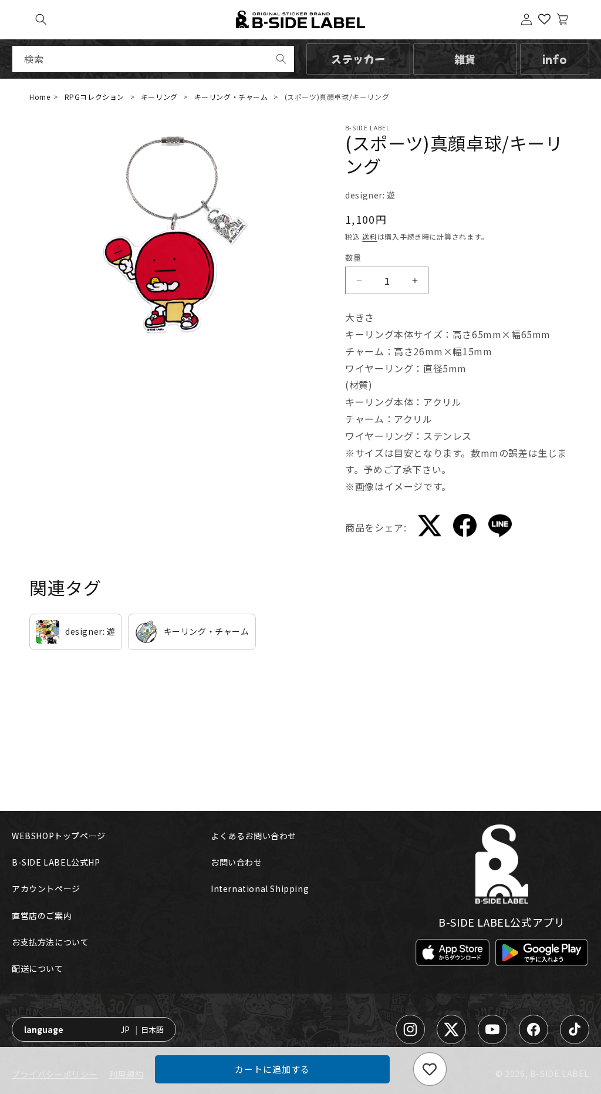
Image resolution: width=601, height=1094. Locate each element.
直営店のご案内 (42, 915)
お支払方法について (50, 942)
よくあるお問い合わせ (253, 835)
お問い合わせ (236, 862)
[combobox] (153, 59)
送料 (369, 236)
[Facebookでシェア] (465, 527)
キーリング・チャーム (231, 97)
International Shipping (260, 888)
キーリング (159, 97)
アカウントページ (46, 888)
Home (39, 97)
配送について (37, 968)
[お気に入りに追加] (430, 1069)
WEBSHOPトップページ (59, 835)
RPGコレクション (94, 97)
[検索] (281, 59)
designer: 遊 (370, 195)
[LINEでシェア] (500, 528)
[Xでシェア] (429, 528)
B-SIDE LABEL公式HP (56, 862)
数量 (353, 257)
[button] (41, 19)
